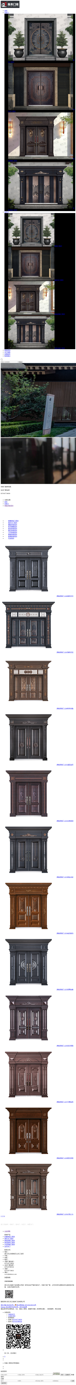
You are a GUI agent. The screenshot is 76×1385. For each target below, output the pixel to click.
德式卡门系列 (8, 1238)
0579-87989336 (17, 1321)
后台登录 (9, 1307)
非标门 (6, 12)
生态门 (6, 212)
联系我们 (7, 356)
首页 (5, 11)
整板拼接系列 (8, 505)
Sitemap (3, 1307)
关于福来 (7, 352)
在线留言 (7, 354)
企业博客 (7, 1231)
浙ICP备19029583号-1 (8, 1305)
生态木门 (7, 1246)
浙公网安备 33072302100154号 (26, 1305)
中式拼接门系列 (9, 1244)
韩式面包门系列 (9, 1242)
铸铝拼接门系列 (9, 1240)
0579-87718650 (17, 1319)
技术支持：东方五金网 (19, 1307)
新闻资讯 (7, 350)
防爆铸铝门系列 (9, 1236)
